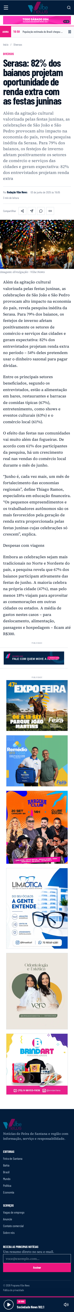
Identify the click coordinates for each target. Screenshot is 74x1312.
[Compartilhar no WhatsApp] (41, 211)
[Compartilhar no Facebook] (22, 211)
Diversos (18, 44)
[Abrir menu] (6, 7)
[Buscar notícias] (69, 7)
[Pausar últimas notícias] (69, 31)
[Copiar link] (50, 211)
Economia (8, 1192)
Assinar (37, 1267)
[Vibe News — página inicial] (38, 8)
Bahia (6, 1165)
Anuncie (7, 1219)
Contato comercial (13, 1226)
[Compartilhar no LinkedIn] (32, 211)
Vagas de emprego (13, 1212)
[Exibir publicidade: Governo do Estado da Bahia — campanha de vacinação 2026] (67, 21)
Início (5, 44)
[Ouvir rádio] (9, 1305)
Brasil (6, 1172)
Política (7, 1185)
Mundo (6, 1179)
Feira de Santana (12, 1158)
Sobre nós (9, 1232)
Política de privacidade (13, 1290)
